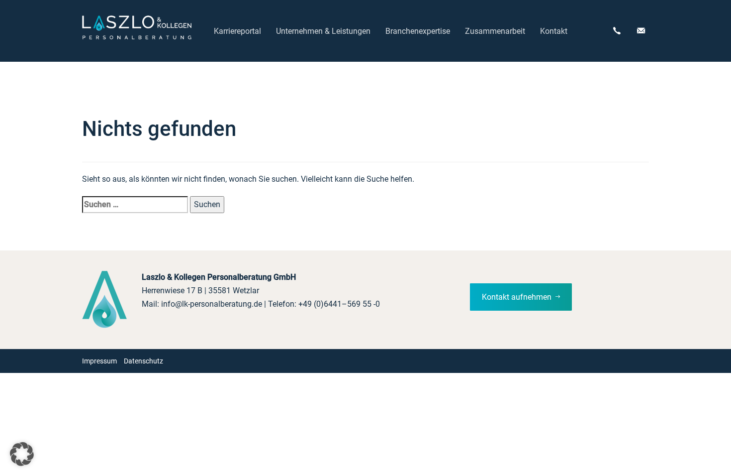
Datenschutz (143, 361)
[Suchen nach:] (135, 204)
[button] (22, 454)
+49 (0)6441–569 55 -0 (339, 304)
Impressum (99, 361)
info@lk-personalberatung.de (211, 304)
